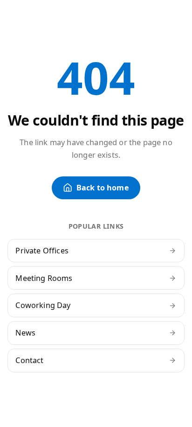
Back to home (102, 187)
